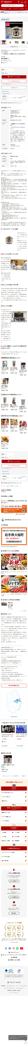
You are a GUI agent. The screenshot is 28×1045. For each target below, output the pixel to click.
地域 (10, 8)
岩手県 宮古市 (4, 771)
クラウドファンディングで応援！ (8, 852)
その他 (16, 485)
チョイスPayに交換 (6, 856)
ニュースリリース (10, 985)
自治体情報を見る (14, 685)
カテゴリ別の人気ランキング (7, 792)
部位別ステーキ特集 (6, 840)
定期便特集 (17, 840)
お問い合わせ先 (5, 93)
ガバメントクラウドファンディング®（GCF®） (15, 954)
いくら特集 (17, 832)
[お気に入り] (25, 1042)
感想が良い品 (4, 800)
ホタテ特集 (17, 836)
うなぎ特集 (4, 832)
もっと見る (23, 610)
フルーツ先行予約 (5, 820)
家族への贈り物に (5, 860)
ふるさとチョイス (14, 952)
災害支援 (15, 957)
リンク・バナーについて (21, 985)
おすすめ (22, 8)
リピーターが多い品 (6, 796)
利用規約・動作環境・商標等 (14, 990)
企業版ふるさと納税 (15, 959)
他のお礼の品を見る (15, 146)
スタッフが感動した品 (6, 816)
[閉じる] (25, 1036)
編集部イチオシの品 (6, 812)
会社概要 (3, 985)
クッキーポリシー (20, 988)
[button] (25, 6)
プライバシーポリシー (9, 988)
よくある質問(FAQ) (14, 897)
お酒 (8, 485)
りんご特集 (4, 836)
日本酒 (12, 485)
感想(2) (4, 741)
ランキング (15, 8)
